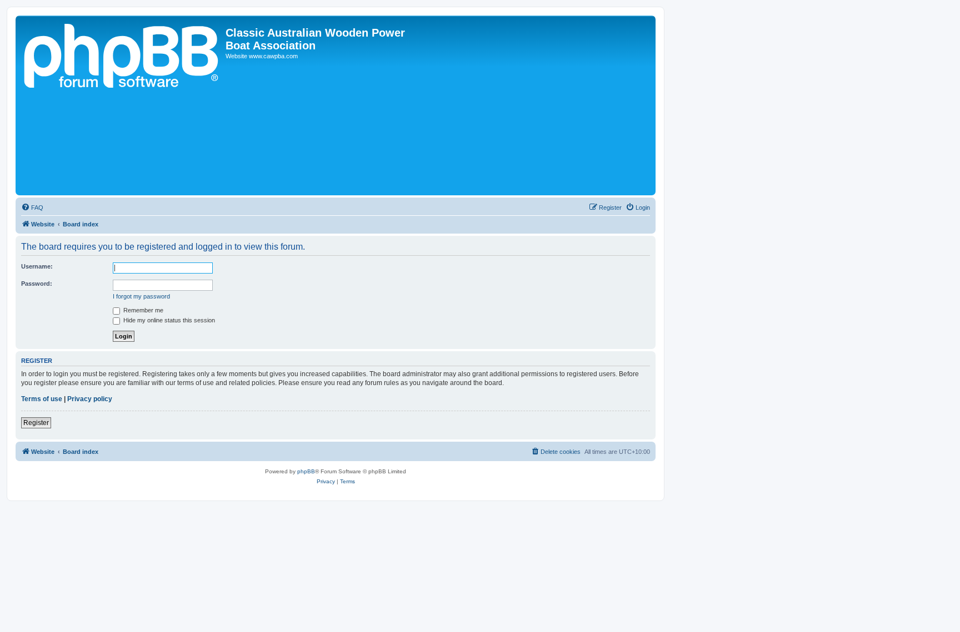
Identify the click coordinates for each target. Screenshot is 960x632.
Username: (37, 266)
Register (36, 423)
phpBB (306, 471)
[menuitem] (32, 207)
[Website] (122, 105)
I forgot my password (141, 296)
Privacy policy (89, 399)
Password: (36, 283)
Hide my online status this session (168, 320)
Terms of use (41, 399)
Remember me (142, 310)
